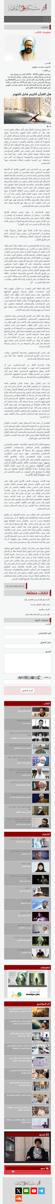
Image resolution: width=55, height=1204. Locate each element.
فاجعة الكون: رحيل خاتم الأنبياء (20, 838)
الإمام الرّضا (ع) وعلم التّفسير (20, 782)
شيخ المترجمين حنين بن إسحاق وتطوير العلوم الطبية (20, 771)
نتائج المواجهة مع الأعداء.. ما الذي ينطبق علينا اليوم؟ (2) (19, 820)
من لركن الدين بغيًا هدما (22, 937)
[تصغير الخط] (50, 126)
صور (43, 1168)
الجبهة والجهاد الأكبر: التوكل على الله (19, 808)
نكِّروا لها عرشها (25, 708)
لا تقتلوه (28, 888)
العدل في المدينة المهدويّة (21, 794)
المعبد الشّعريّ (25, 912)
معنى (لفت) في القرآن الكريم (20, 745)
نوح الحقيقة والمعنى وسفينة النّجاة (20, 734)
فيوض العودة (26, 863)
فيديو (42, 1134)
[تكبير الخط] (48, 126)
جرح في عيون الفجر (24, 925)
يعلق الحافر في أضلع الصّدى (20, 851)
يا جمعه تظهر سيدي (24, 949)
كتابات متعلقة (37, 593)
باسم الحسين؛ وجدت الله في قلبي (20, 877)
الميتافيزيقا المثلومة (24, 720)
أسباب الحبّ (26, 900)
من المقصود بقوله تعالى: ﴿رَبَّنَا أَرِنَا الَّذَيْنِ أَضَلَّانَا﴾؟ (19, 758)
